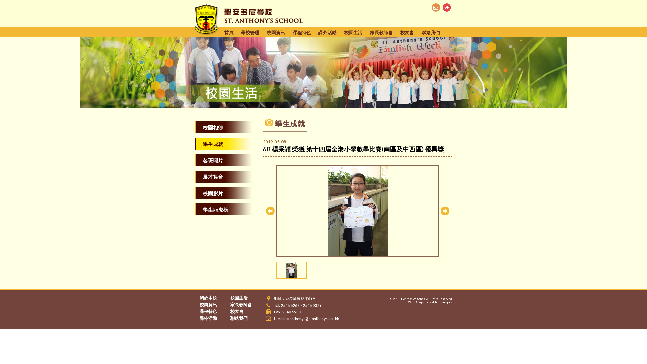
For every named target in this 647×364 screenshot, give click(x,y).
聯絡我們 (431, 32)
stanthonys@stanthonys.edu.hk (312, 318)
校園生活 (353, 32)
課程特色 (302, 32)
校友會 (407, 32)
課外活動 (327, 32)
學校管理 (250, 32)
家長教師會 (381, 32)
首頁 (229, 32)
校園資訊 (276, 32)
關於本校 (208, 297)
